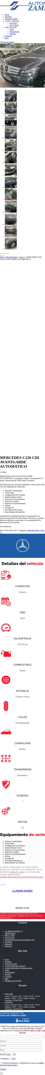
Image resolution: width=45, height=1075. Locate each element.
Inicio (7, 15)
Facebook (8, 942)
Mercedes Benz (12, 257)
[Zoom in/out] (8, 253)
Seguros (13, 34)
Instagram (8, 944)
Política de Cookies (18, 1015)
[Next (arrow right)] (3, 255)
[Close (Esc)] (1, 253)
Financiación (14, 32)
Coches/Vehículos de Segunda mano (18, 968)
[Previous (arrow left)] (1, 255)
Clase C (22, 257)
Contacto (8, 36)
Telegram (8, 946)
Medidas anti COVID (13, 981)
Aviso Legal (4, 1015)
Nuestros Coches (11, 19)
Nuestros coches (11, 964)
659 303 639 (9, 938)
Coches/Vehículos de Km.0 (15, 966)
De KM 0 (13, 23)
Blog (7, 38)
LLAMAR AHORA (22, 890)
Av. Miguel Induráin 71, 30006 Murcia (14, 932)
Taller (12, 30)
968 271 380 (17, 872)
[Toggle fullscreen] (6, 253)
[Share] (3, 253)
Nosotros (8, 17)
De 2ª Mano (14, 25)
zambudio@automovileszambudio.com (21, 877)
